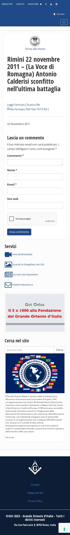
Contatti (20, 4)
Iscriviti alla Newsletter (25, 274)
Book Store (33, 4)
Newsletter (7, 4)
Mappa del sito (35, 493)
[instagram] (56, 5)
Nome (12, 170)
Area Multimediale (22, 254)
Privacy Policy (35, 501)
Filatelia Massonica (22, 284)
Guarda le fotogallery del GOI (28, 264)
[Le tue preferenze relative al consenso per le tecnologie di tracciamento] (64, 529)
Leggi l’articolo (16, 105)
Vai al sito (10, 437)
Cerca (59, 350)
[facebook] (46, 5)
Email (12, 184)
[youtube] (51, 5)
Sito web (12, 199)
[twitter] (40, 5)
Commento (15, 155)
